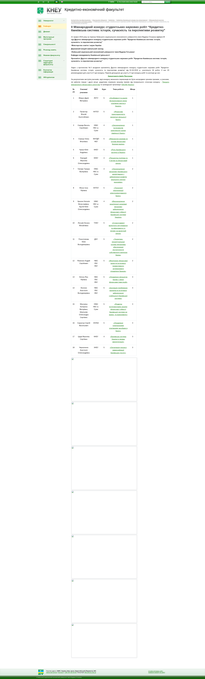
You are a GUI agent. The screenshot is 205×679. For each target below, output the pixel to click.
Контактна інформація (48, 71)
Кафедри (47, 26)
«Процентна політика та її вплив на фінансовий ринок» (118, 160)
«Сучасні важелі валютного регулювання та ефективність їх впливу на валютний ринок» (118, 228)
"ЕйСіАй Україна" (127, 85)
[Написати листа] (43, 2)
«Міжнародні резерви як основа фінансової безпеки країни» (118, 141)
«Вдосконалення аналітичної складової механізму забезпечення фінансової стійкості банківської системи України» (118, 209)
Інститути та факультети (81, 20)
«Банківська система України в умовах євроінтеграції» (118, 339)
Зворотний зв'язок (51, 672)
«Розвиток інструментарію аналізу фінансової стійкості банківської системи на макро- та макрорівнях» (118, 309)
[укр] (56, 2)
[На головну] (38, 2)
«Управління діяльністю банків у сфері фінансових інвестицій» (118, 279)
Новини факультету (51, 55)
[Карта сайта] (48, 2)
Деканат (46, 31)
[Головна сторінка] (42, 10)
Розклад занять (49, 50)
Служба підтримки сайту (155, 671)
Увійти (112, 1)
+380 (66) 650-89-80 (70, 672)
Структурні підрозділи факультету (48, 62)
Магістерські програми (48, 38)
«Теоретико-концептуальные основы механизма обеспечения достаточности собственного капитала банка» (118, 247)
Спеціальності (49, 44)
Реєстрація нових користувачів (128, 1)
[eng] (62, 2)
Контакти (60, 672)
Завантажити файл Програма (120, 76)
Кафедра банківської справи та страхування (131, 20)
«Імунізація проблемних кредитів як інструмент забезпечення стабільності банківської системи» (118, 293)
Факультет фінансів (99, 20)
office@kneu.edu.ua (90, 672)
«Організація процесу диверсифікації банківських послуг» (118, 350)
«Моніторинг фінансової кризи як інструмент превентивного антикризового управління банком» (118, 266)
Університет (48, 21)
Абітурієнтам (48, 77)
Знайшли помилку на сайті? (156, 672)
